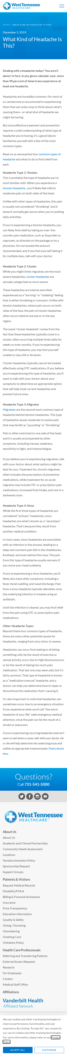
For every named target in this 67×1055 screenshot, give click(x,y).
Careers (8, 978)
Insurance (9, 902)
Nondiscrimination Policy (19, 860)
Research (9, 967)
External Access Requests (19, 961)
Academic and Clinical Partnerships (25, 843)
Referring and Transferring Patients (25, 956)
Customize (49, 1050)
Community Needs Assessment (23, 849)
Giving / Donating (14, 925)
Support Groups (13, 872)
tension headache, (14, 188)
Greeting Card (12, 937)
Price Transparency (15, 908)
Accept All (17, 1050)
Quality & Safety (13, 919)
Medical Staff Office (15, 984)
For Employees (12, 973)
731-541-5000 (37, 784)
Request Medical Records (19, 885)
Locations (9, 854)
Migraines (9, 409)
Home (6, 25)
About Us (9, 837)
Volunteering (11, 931)
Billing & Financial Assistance (21, 896)
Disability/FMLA (13, 891)
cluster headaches (38, 276)
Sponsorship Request (16, 866)
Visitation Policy (13, 942)
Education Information (17, 914)
